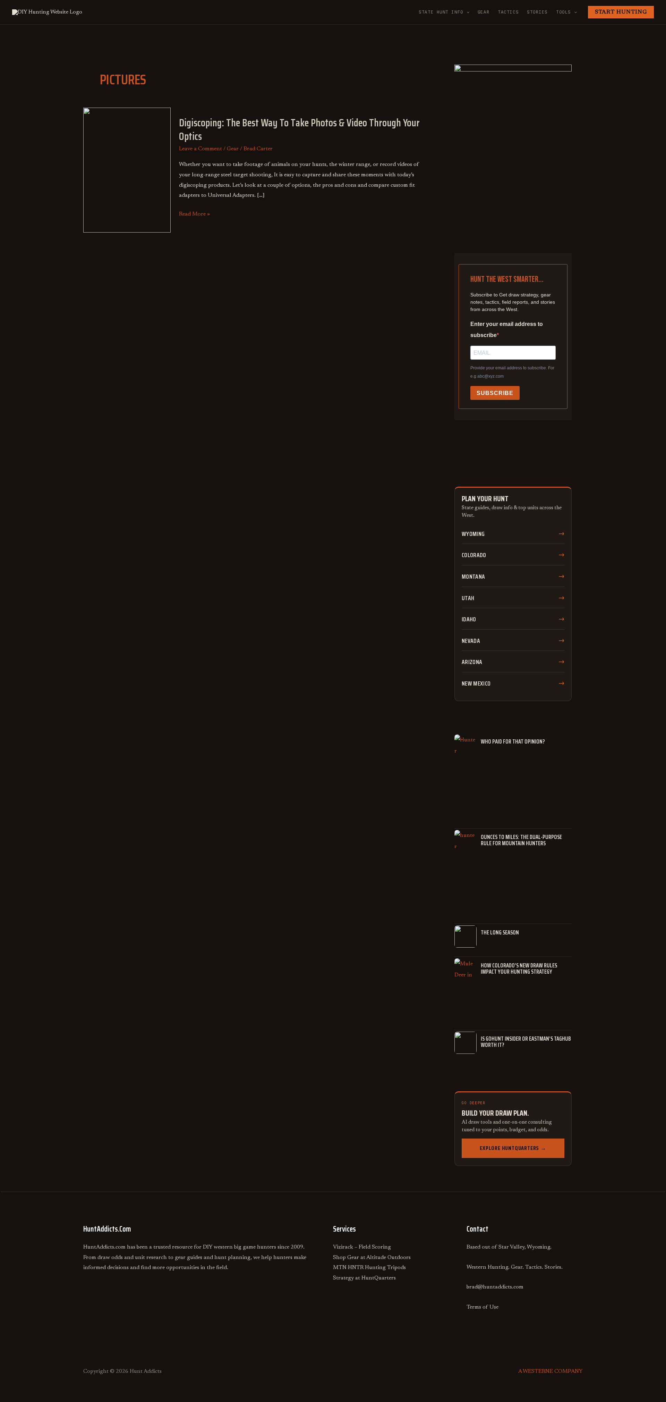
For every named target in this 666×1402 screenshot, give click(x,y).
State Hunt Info (441, 12)
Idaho (469, 619)
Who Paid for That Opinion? (513, 742)
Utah (468, 598)
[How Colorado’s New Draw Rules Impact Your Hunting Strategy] (465, 969)
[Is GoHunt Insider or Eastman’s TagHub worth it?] (465, 1043)
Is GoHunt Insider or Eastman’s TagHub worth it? (526, 1042)
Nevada (471, 641)
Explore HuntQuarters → (513, 1148)
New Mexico (476, 683)
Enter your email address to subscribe (506, 329)
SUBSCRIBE (495, 393)
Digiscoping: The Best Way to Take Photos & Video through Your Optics (299, 129)
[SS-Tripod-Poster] (513, 142)
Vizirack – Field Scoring (362, 1247)
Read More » (194, 214)
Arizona (472, 662)
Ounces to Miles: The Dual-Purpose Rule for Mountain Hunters (521, 840)
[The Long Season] (465, 936)
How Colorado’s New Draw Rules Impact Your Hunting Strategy (519, 969)
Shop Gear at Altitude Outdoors (372, 1257)
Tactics (508, 12)
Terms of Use (482, 1307)
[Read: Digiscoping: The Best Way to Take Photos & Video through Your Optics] (127, 170)
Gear (483, 12)
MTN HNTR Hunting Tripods (369, 1267)
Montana (473, 576)
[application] (466, 12)
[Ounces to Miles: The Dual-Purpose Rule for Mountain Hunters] (465, 841)
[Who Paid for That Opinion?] (465, 745)
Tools (563, 12)
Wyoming (473, 534)
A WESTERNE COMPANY (550, 1371)
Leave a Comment (200, 149)
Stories (537, 12)
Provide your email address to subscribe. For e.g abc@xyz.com (512, 372)
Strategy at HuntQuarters (364, 1278)
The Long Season (500, 933)
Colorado (474, 555)
